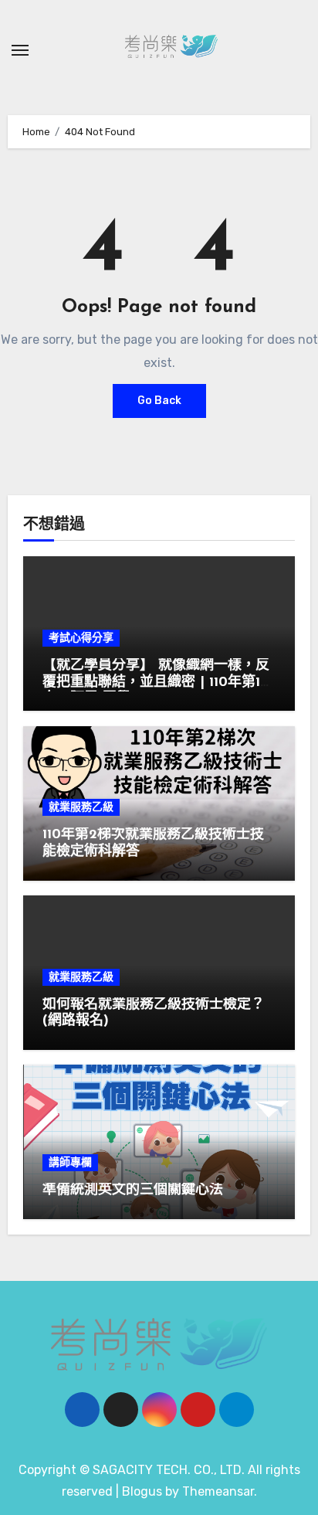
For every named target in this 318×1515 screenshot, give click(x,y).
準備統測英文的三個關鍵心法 (132, 1190)
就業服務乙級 (81, 807)
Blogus (142, 1491)
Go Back (159, 400)
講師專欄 (70, 1162)
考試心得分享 (81, 637)
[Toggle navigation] (20, 50)
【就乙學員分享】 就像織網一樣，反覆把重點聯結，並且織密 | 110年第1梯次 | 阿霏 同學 (158, 682)
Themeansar (218, 1491)
